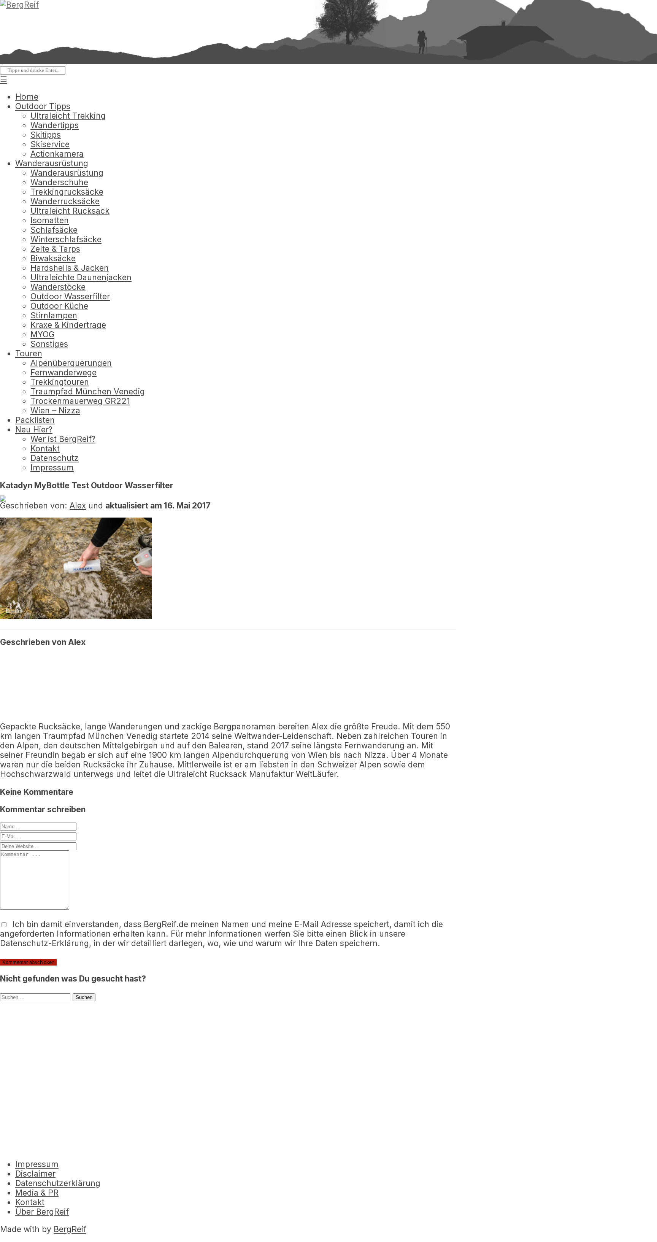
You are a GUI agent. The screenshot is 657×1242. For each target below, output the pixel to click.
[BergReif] (19, 5)
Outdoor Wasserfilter (70, 296)
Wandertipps (54, 125)
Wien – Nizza (55, 410)
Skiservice (50, 144)
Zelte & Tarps (55, 249)
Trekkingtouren (59, 382)
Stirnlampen (53, 315)
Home (26, 97)
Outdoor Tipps (42, 106)
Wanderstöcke (58, 287)
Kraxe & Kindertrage (68, 325)
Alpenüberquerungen (71, 363)
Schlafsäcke (54, 230)
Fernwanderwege (63, 372)
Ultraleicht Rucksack (70, 211)
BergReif (70, 1229)
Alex (78, 505)
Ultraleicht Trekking (68, 116)
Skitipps (45, 135)
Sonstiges (49, 344)
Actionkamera (57, 154)
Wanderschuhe (59, 182)
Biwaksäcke (53, 258)
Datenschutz (54, 458)
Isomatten (49, 220)
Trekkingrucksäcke (66, 192)
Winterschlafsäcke (66, 239)
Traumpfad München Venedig (87, 391)
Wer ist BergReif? (62, 439)
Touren (28, 353)
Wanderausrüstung (51, 163)
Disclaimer (35, 1173)
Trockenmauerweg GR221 (80, 401)
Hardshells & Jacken (69, 268)
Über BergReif (42, 1212)
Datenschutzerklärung (57, 1183)
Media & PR (37, 1193)
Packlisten (35, 420)
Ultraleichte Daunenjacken (81, 277)
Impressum (52, 467)
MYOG (42, 334)
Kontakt (45, 448)
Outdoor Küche (59, 306)
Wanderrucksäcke (65, 201)
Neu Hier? (33, 429)
